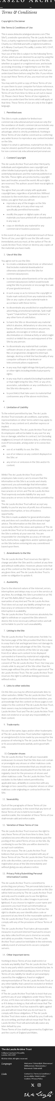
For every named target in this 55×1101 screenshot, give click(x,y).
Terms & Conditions (42, 1074)
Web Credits (40, 1076)
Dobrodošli (38, 1068)
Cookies (27, 1079)
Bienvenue (47, 1063)
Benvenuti (28, 1068)
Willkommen (29, 1066)
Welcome (28, 1063)
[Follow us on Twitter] (32, 1085)
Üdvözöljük (37, 1063)
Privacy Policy (37, 1079)
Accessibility (29, 1076)
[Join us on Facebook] (26, 1085)
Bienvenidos (41, 1066)
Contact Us (28, 1074)
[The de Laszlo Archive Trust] (27, 4)
